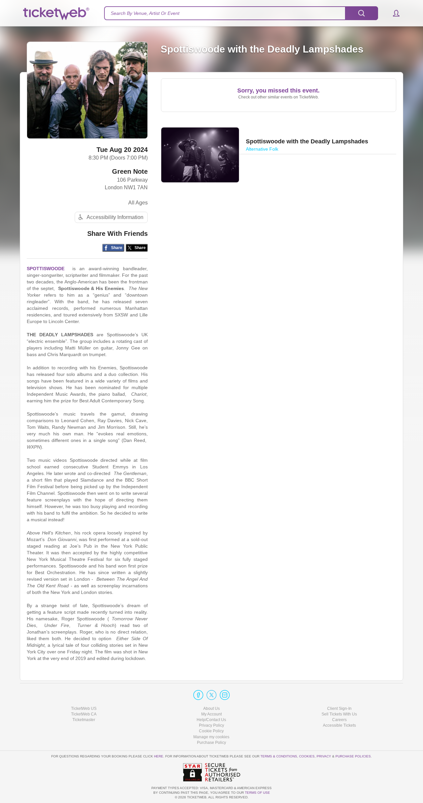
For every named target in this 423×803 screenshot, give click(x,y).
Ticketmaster (83, 719)
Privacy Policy (211, 725)
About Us (211, 708)
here (158, 756)
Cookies (307, 756)
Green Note (130, 171)
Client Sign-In (339, 708)
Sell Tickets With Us (339, 714)
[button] (393, 13)
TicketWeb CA (83, 714)
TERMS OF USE (257, 792)
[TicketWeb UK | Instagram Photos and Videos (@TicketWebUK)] (225, 695)
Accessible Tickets (339, 725)
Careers (339, 719)
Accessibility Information (115, 217)
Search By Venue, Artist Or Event (145, 13)
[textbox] (241, 13)
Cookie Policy (211, 731)
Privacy (324, 756)
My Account (211, 714)
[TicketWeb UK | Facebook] (198, 695)
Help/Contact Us (211, 719)
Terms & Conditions (278, 756)
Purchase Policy (211, 742)
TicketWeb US (83, 708)
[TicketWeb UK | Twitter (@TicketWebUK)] (211, 695)
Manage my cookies (211, 737)
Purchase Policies (353, 756)
